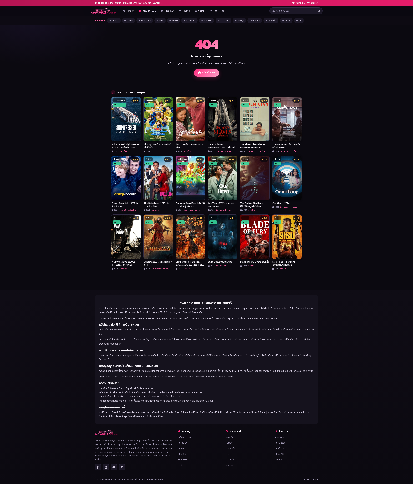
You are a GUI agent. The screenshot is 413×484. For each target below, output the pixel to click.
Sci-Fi (175, 20)
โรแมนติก (225, 20)
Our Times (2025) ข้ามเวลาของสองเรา (221, 204)
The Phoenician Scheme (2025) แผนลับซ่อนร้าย (252, 146)
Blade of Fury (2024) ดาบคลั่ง (254, 261)
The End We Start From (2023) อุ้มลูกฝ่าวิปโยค (251, 204)
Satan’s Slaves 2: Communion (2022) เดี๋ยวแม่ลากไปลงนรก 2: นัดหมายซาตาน (222, 147)
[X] (122, 467)
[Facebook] (98, 467)
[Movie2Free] (103, 11)
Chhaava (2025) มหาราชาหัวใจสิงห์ (158, 263)
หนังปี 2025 (280, 448)
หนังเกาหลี (182, 459)
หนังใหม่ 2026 (149, 11)
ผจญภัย (256, 20)
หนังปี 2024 (280, 454)
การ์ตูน (241, 20)
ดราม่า (130, 20)
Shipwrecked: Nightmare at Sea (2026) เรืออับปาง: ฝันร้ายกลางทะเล (125, 147)
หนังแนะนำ (169, 11)
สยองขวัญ (146, 20)
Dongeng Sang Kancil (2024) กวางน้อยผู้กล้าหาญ (190, 204)
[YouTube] (114, 467)
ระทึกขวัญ (190, 20)
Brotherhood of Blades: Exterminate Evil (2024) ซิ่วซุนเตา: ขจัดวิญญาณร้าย (189, 265)
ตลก (161, 20)
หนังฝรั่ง (272, 20)
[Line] (106, 467)
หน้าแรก (130, 11)
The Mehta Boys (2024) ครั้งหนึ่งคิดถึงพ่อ (286, 146)
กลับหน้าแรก (208, 72)
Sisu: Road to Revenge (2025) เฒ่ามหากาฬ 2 (283, 263)
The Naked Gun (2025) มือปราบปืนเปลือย (156, 204)
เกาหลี (287, 20)
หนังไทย (186, 11)
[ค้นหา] (318, 11)
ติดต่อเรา (279, 459)
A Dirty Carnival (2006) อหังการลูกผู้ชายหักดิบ (123, 263)
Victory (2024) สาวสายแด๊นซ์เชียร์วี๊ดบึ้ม (157, 146)
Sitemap (306, 479)
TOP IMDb (218, 11)
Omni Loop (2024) (281, 203)
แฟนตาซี (208, 20)
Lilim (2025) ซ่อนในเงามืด (220, 261)
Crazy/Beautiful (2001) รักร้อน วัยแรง (125, 204)
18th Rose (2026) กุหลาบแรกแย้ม (189, 146)
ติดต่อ (315, 479)
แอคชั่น (115, 20)
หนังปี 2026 (280, 442)
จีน (300, 20)
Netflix (201, 11)
